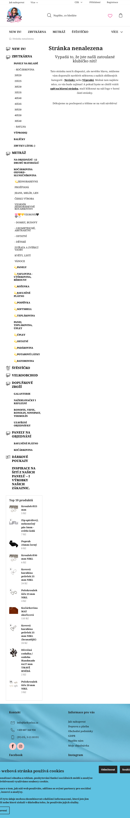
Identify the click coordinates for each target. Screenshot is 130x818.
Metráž (19, 152)
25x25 (18, 81)
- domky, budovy (26, 222)
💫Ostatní (21, 341)
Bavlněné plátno (26, 443)
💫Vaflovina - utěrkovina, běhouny (23, 277)
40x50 (18, 115)
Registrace (112, 2)
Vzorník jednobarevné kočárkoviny (25, 206)
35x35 (18, 92)
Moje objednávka (78, 745)
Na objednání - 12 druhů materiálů (26, 161)
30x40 (18, 121)
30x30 (18, 86)
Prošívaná (22, 187)
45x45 (18, 103)
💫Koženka (21, 286)
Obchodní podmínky (80, 731)
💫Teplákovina (24, 315)
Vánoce (20, 261)
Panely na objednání (21, 434)
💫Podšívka (22, 302)
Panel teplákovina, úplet (23, 325)
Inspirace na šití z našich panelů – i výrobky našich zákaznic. (24, 478)
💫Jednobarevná (26, 181)
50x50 (18, 109)
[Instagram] (20, 746)
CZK (77, 2)
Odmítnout (108, 769)
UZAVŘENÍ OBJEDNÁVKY (22, 424)
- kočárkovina (24, 69)
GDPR (71, 736)
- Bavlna (20, 126)
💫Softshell (23, 309)
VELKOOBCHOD (25, 375)
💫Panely (20, 267)
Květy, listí (23, 255)
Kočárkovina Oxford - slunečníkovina (25, 172)
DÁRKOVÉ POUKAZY (20, 458)
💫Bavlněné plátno (22, 294)
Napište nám (75, 740)
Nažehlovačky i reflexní (25, 401)
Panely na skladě (26, 63)
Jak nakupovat (16, 2)
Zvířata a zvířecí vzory (26, 248)
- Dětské (20, 241)
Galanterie (22, 393)
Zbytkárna (22, 56)
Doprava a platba (78, 726)
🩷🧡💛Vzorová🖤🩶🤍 (27, 215)
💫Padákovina (23, 347)
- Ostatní (21, 236)
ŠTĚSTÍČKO (21, 367)
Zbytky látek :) (24, 145)
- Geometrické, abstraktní (25, 229)
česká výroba (24, 198)
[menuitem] (15, 31)
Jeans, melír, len (26, 193)
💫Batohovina (24, 361)
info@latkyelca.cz (27, 722)
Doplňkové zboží (22, 384)
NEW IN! (19, 48)
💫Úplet (19, 334)
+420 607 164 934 (26, 730)
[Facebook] (12, 746)
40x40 (18, 98)
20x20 (18, 75)
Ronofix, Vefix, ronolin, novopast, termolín (27, 412)
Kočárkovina (23, 450)
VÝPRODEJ (20, 132)
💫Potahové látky (27, 354)
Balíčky (19, 139)
